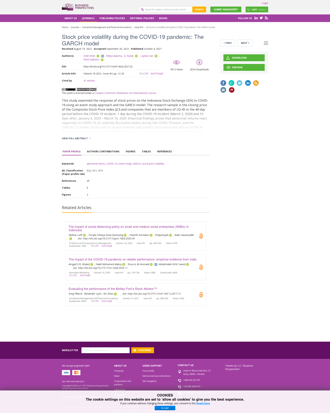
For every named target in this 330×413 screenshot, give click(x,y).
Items (259, 9)
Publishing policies (112, 18)
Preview (237, 67)
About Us (70, 18)
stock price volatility (153, 163)
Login (265, 3)
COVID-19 (111, 163)
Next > (245, 43)
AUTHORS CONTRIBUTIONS (103, 151)
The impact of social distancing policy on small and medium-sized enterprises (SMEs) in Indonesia (129, 228)
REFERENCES (164, 151)
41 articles (89, 80)
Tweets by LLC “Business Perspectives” (239, 367)
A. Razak (129, 55)
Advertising (119, 389)
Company (119, 370)
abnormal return (96, 163)
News (116, 375)
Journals (88, 18)
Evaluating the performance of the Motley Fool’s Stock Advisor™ (113, 288)
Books (163, 18)
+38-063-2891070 (191, 386)
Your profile (148, 370)
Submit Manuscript (226, 9)
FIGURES (130, 151)
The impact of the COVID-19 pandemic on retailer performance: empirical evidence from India (132, 259)
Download (239, 57)
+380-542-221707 (191, 380)
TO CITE (143, 73)
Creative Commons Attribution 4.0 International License (125, 93)
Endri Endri (89, 55)
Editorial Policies (142, 18)
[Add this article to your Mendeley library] (231, 90)
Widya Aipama (114, 55)
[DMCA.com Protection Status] (86, 89)
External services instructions (156, 375)
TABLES (146, 151)
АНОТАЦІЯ (157, 73)
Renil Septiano (91, 59)
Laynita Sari (146, 55)
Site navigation (149, 381)
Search (199, 9)
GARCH (137, 163)
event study (125, 163)
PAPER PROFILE (72, 151)
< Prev (227, 43)
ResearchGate (231, 83)
